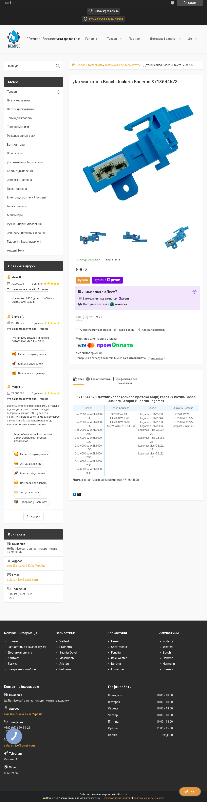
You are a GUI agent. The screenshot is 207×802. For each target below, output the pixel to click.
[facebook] (74, 495)
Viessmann (66, 658)
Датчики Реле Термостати (122, 65)
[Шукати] (58, 66)
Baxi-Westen (119, 658)
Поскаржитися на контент (117, 798)
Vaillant (64, 641)
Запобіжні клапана (19, 179)
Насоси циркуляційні (21, 109)
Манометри (15, 215)
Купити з (100, 280)
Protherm (65, 646)
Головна (91, 38)
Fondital (116, 652)
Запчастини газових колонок (26, 233)
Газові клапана (17, 188)
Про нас (134, 38)
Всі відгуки (33, 516)
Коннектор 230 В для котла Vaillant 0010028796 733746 (33, 300)
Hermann (169, 663)
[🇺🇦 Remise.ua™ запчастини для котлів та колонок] (14, 39)
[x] (79, 495)
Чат (193, 791)
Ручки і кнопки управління (24, 224)
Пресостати (15, 153)
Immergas (117, 669)
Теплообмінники (18, 126)
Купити (83, 280)
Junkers (168, 669)
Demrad (168, 658)
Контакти (14, 658)
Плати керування (18, 100)
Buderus (168, 641)
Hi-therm (65, 669)
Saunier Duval (68, 652)
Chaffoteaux (119, 646)
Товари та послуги (89, 65)
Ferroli (115, 641)
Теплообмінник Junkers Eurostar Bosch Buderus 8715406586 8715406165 (33, 438)
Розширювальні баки (21, 135)
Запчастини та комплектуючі (27, 646)
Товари (112, 38)
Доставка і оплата (162, 38)
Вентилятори (16, 144)
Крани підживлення (20, 171)
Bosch (167, 652)
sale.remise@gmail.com (22, 579)
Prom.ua (123, 794)
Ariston (64, 663)
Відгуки (13, 663)
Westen (168, 646)
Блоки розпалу (17, 206)
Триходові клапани (19, 118)
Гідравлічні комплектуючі (24, 241)
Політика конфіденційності (148, 798)
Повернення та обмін (22, 669)
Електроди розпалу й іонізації (26, 197)
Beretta (116, 663)
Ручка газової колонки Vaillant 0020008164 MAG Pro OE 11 (30, 339)
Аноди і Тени (15, 250)
